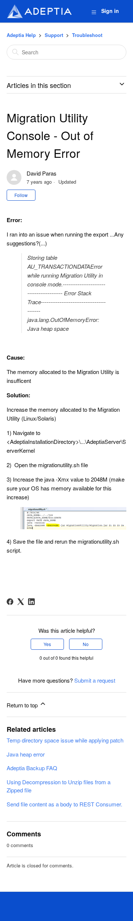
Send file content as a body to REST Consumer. (64, 804)
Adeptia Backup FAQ (32, 768)
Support (54, 34)
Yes (47, 644)
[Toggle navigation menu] (93, 11)
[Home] (39, 11)
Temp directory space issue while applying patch (65, 740)
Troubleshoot (87, 34)
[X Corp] (20, 601)
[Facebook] (10, 601)
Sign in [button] (110, 10)
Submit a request (94, 680)
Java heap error (26, 754)
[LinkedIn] (31, 601)
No (86, 644)
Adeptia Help (21, 34)
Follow (21, 195)
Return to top (23, 705)
